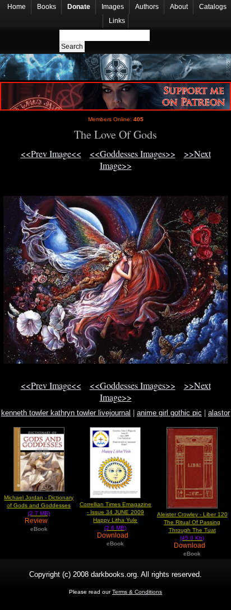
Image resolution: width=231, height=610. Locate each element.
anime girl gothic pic (169, 413)
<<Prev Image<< (51, 153)
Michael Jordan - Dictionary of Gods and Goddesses (38, 505)
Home (16, 7)
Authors (147, 7)
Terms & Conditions (137, 592)
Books (46, 7)
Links (117, 21)
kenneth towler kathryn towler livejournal (66, 413)
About (179, 7)
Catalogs (213, 7)
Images (112, 7)
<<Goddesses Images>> (132, 153)
